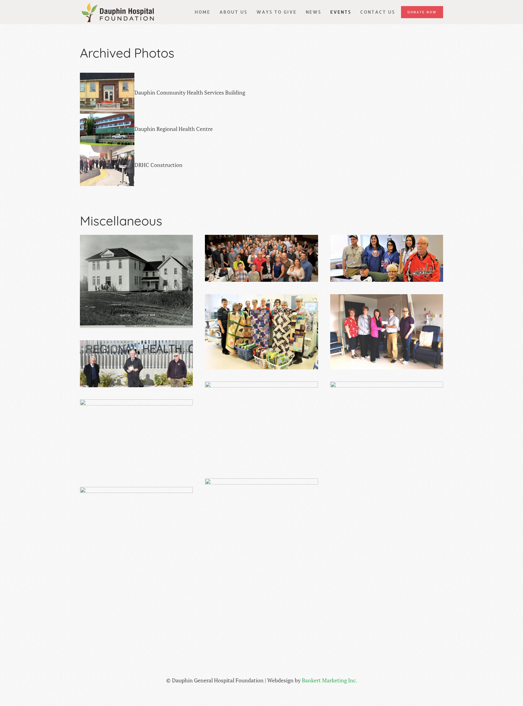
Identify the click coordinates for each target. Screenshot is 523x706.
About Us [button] (233, 12)
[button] (136, 281)
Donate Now (422, 12)
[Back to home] (118, 12)
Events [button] (340, 12)
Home (202, 12)
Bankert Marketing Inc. (329, 680)
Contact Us (377, 12)
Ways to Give (276, 12)
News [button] (313, 12)
